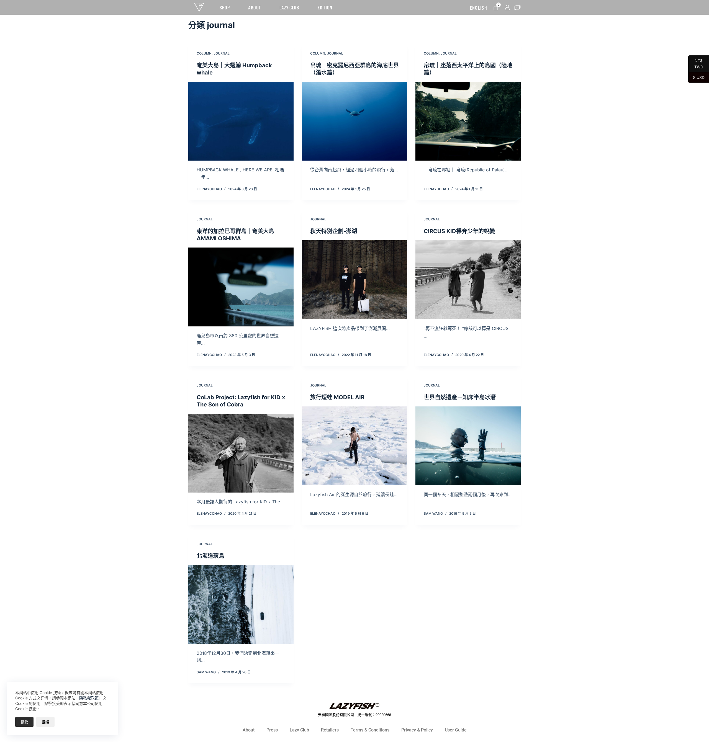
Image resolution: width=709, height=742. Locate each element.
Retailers (330, 730)
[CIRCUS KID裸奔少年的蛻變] (468, 279)
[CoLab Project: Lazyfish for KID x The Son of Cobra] (241, 453)
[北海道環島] (241, 604)
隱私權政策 (89, 697)
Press (272, 730)
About (249, 730)
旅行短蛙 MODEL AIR (337, 397)
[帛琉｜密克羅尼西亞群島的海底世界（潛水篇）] (354, 121)
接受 (24, 722)
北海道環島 (210, 556)
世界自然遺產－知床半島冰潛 (460, 397)
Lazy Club (299, 730)
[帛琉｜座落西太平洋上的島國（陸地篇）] (468, 121)
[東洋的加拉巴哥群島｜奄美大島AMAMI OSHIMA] (241, 287)
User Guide (456, 730)
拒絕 (45, 722)
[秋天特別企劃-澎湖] (354, 279)
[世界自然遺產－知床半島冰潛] (468, 445)
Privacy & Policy (417, 730)
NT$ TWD (695, 63)
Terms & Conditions (370, 730)
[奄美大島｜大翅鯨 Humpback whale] (241, 121)
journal (222, 53)
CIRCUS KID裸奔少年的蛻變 (459, 231)
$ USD (696, 77)
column (204, 53)
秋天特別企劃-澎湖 (333, 231)
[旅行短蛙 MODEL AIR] (354, 445)
